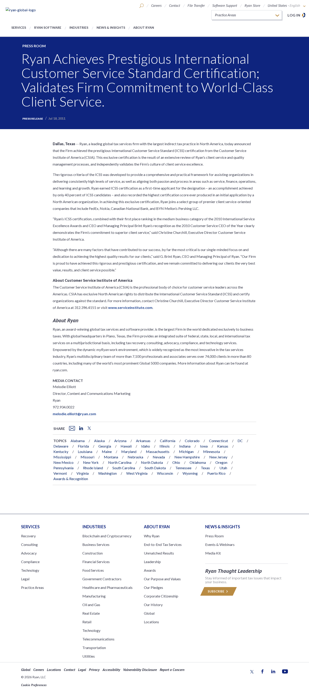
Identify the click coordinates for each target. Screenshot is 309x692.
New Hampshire (187, 457)
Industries (78, 27)
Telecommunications (98, 639)
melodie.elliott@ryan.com (74, 414)
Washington (107, 473)
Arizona (120, 440)
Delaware (60, 446)
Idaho (145, 446)
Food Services (93, 570)
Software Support (224, 5)
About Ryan (143, 27)
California (167, 440)
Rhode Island (93, 468)
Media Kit (213, 553)
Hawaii (126, 446)
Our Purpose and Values (162, 579)
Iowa (204, 446)
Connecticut (218, 440)
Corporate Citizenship (161, 596)
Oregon (221, 462)
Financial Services (96, 561)
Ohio (176, 462)
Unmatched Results (159, 553)
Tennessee (183, 468)
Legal (25, 579)
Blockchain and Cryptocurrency (106, 536)
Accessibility (111, 669)
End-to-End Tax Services (163, 544)
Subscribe (216, 591)
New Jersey (218, 457)
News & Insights (111, 27)
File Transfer (196, 5)
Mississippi (62, 457)
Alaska (99, 440)
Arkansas (143, 440)
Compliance (30, 561)
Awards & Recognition (70, 478)
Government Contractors (101, 579)
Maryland (128, 451)
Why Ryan (151, 536)
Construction (92, 553)
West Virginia (136, 473)
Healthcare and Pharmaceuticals (107, 587)
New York (91, 462)
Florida (83, 446)
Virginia (82, 473)
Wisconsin (165, 473)
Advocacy (29, 553)
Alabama (78, 440)
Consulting (29, 544)
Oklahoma (198, 462)
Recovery (28, 536)
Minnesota (211, 451)
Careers (156, 5)
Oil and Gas (91, 604)
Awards (150, 570)
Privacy (94, 669)
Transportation (94, 647)
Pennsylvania (63, 468)
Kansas (222, 446)
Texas (205, 468)
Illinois (164, 446)
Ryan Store (252, 5)
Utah (223, 468)
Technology (30, 570)
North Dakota (152, 462)
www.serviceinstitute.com (130, 307)
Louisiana (85, 451)
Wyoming (190, 473)
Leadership (152, 561)
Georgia (104, 446)
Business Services (95, 544)
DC (240, 440)
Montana (111, 457)
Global (149, 613)
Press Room (34, 46)
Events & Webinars (220, 544)
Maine (107, 451)
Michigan (186, 451)
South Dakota (155, 468)
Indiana (184, 446)
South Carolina (123, 468)
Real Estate (91, 613)
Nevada (159, 457)
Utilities (88, 656)
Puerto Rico (216, 473)
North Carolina (119, 462)
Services (18, 27)
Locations (151, 622)
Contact (174, 5)
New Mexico (63, 462)
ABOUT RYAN (157, 526)
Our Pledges (153, 587)
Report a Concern (172, 669)
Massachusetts (157, 451)
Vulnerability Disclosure (140, 669)
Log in (294, 15)
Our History (153, 604)
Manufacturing (94, 596)
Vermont (60, 473)
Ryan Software (47, 27)
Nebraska (135, 457)
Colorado (192, 440)
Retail (86, 622)
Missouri (87, 457)
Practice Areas (32, 587)
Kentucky (60, 451)
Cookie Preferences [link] (34, 685)
